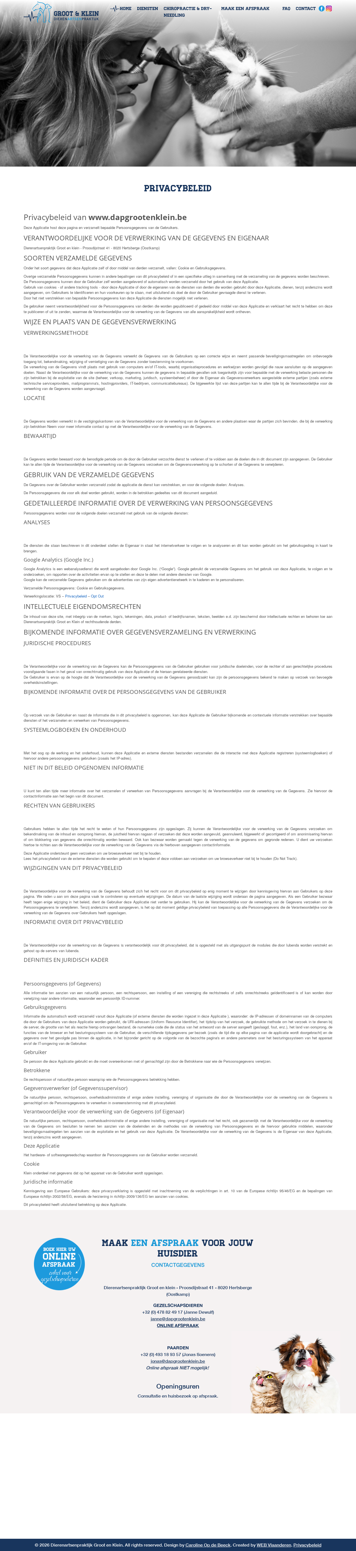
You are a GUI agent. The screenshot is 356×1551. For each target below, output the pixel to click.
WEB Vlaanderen (274, 1544)
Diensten (147, 8)
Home (126, 8)
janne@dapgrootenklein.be (178, 1318)
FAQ (286, 8)
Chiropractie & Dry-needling (188, 12)
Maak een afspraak (245, 8)
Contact (306, 8)
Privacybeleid (76, 596)
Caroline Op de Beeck (208, 1544)
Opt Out (97, 596)
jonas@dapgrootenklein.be (178, 1361)
